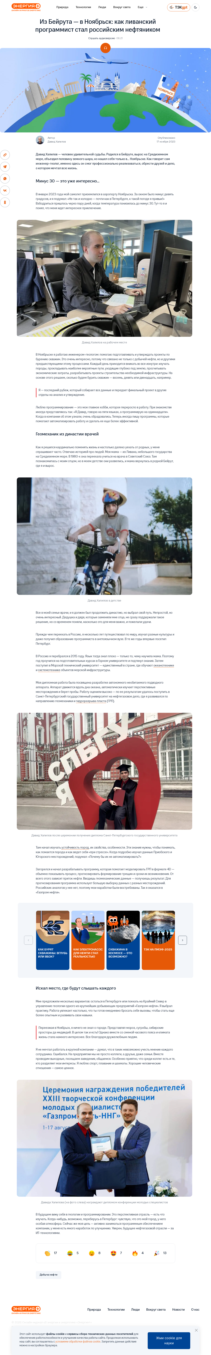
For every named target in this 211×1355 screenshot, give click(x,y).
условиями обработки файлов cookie (77, 1341)
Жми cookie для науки (169, 1340)
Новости (178, 1309)
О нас (195, 1309)
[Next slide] (182, 940)
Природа (62, 7)
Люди (102, 7)
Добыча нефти (48, 1275)
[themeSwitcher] (195, 7)
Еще (140, 7)
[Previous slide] (28, 940)
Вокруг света (122, 7)
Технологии (83, 7)
